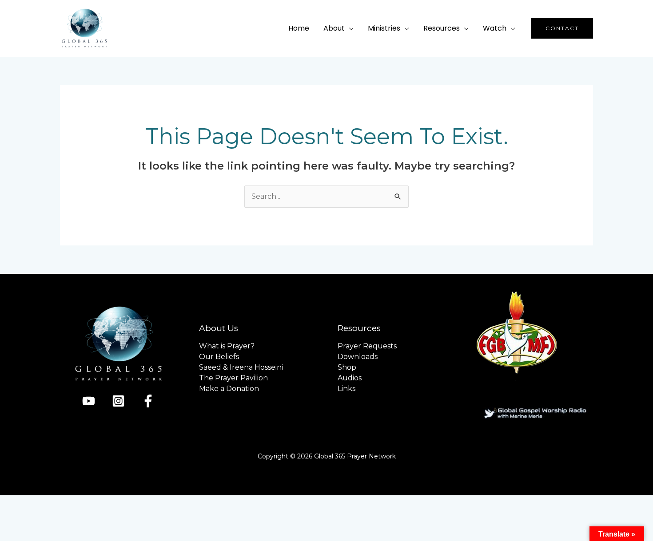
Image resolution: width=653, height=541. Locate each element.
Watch (494, 28)
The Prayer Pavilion (233, 378)
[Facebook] (148, 401)
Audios (350, 378)
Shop (347, 367)
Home (298, 28)
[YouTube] (88, 401)
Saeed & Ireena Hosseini (241, 367)
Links (346, 388)
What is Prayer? (227, 346)
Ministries (384, 28)
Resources (441, 28)
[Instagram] (118, 401)
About (334, 28)
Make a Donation (229, 388)
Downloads (358, 356)
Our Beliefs (219, 356)
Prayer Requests (367, 346)
